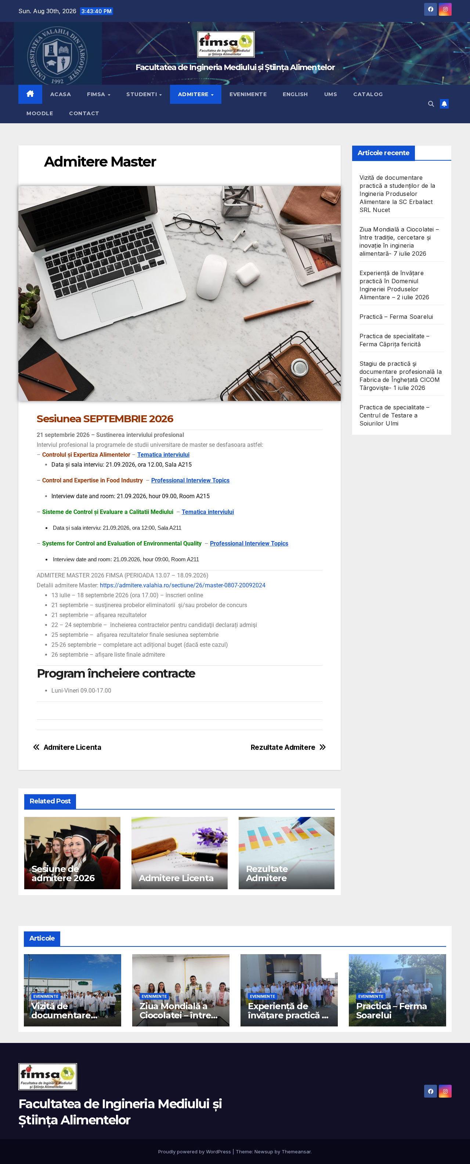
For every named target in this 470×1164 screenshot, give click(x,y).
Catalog (368, 94)
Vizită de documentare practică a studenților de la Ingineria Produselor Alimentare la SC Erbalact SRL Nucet (397, 194)
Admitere (194, 94)
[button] (431, 103)
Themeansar (296, 1151)
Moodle (39, 113)
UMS (330, 94)
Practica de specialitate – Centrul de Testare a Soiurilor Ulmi (394, 415)
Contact (84, 113)
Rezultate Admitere (283, 747)
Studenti (142, 94)
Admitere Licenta (72, 747)
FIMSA (97, 94)
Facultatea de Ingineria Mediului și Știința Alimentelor (235, 67)
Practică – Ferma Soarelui (396, 316)
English (295, 94)
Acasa (60, 94)
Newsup (263, 1151)
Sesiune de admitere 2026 (63, 873)
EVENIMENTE (45, 996)
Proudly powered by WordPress (195, 1151)
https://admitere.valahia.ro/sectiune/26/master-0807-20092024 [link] (182, 585)
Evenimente (248, 94)
